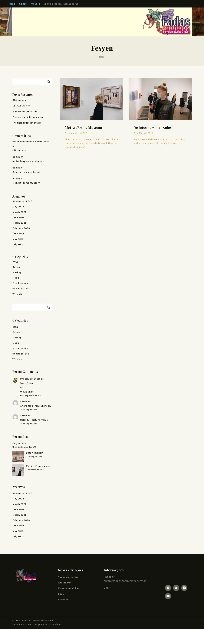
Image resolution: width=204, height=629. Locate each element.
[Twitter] (176, 588)
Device (16, 267)
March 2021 (19, 222)
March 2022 (19, 212)
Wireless (17, 293)
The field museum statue (27, 122)
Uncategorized (20, 288)
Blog (15, 261)
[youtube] (168, 596)
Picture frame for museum (27, 117)
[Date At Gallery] (18, 456)
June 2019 (18, 233)
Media (16, 277)
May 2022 (18, 206)
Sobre (23, 3)
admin (16, 156)
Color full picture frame (26, 172)
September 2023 (22, 201)
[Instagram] (184, 588)
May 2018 (17, 239)
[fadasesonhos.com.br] (164, 22)
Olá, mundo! (19, 100)
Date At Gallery (21, 105)
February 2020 (21, 228)
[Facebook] (168, 588)
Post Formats (20, 283)
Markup (17, 272)
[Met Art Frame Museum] (18, 470)
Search (48, 81)
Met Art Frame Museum (83, 127)
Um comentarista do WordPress (30, 141)
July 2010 (17, 244)
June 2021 (18, 217)
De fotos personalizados (153, 127)
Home (11, 3)
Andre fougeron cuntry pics (28, 161)
